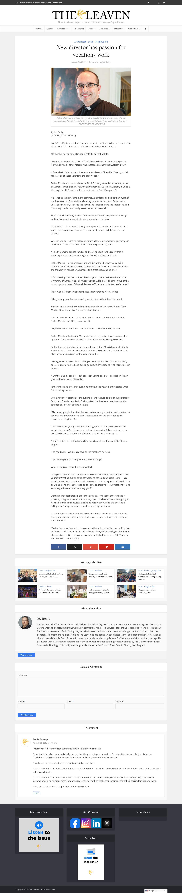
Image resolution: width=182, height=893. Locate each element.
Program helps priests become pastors (147, 591)
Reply (37, 793)
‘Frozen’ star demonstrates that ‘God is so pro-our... (50, 591)
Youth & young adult (152, 571)
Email (70, 701)
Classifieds (103, 28)
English (152, 891)
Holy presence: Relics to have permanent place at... (99, 591)
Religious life (101, 41)
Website (119, 701)
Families (42, 587)
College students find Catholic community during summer (149, 576)
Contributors (62, 28)
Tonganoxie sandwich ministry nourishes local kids (101, 575)
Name (21, 701)
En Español (79, 28)
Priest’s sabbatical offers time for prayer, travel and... (51, 575)
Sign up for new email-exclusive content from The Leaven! (38, 2)
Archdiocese (80, 41)
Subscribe (118, 28)
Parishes (98, 571)
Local (90, 41)
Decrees (50, 28)
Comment (22, 675)
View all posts (26, 655)
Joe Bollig (106, 62)
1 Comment (93, 62)
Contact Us (133, 28)
